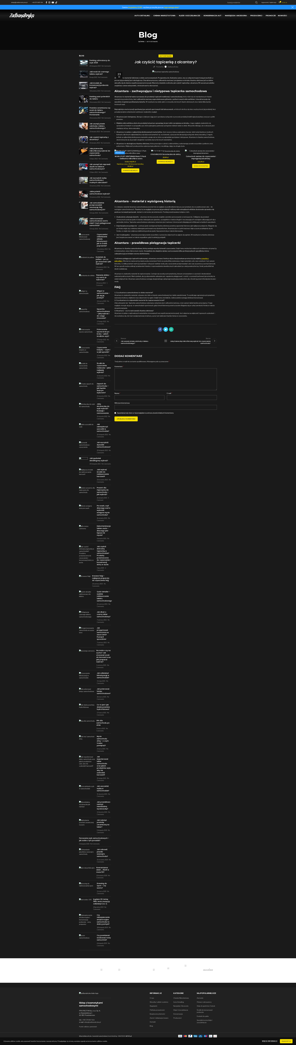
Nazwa (117, 393)
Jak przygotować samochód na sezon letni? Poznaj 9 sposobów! (103, 633)
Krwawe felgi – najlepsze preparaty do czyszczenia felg (100, 578)
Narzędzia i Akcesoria (180, 1006)
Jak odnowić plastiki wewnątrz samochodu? (102, 852)
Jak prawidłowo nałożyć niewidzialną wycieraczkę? (103, 805)
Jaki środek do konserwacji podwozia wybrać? (98, 85)
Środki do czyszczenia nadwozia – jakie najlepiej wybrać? (104, 368)
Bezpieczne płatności (157, 1014)
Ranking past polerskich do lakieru (99, 97)
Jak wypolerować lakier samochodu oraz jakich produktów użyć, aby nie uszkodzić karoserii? (104, 766)
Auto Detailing (152, 41)
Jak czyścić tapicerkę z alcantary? (99, 138)
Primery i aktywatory (204, 1002)
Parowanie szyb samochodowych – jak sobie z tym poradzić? (94, 839)
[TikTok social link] (56, 2)
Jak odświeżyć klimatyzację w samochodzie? (103, 675)
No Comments (106, 66)
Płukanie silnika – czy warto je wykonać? (103, 277)
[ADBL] (87, 969)
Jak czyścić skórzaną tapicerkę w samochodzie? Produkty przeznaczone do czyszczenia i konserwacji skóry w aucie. (103, 555)
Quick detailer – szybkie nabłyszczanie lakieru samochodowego (104, 596)
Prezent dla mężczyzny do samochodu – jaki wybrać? (103, 491)
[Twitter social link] (165, 329)
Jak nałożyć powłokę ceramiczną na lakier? (103, 823)
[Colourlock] (208, 970)
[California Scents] (173, 970)
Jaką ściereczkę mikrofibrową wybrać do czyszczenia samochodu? (99, 151)
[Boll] (139, 969)
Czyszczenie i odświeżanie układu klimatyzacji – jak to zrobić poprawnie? (102, 240)
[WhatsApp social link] (171, 329)
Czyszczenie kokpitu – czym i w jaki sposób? (103, 349)
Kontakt (153, 1022)
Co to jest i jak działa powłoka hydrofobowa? (103, 707)
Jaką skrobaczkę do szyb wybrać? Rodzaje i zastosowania (103, 408)
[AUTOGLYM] (104, 970)
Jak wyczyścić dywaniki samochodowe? (104, 444)
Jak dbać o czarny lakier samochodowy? (103, 614)
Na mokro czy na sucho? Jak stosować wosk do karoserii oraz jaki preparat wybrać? (103, 656)
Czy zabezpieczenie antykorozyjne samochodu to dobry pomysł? (103, 919)
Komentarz (119, 366)
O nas (152, 998)
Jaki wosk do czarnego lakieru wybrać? (99, 73)
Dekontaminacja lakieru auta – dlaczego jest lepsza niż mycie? (104, 530)
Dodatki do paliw (203, 1016)
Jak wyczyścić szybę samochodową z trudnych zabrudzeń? (98, 180)
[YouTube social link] (53, 2)
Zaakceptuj (286, 1041)
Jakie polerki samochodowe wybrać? (99, 192)
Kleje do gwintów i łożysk (206, 1006)
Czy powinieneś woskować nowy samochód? (104, 937)
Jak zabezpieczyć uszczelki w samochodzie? (103, 427)
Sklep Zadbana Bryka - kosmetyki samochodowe (93, 1036)
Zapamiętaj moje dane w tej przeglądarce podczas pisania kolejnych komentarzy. (145, 413)
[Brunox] (156, 970)
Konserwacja (178, 1014)
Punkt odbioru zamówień (88, 1027)
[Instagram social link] (49, 2)
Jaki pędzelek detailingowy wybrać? (98, 459)
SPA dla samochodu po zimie (102, 722)
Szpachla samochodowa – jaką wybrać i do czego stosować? (103, 313)
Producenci (177, 1018)
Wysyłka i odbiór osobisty (159, 1002)
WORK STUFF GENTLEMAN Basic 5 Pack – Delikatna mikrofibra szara (130, 157)
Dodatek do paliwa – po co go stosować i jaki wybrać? (103, 260)
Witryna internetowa (122, 403)
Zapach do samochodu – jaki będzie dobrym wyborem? (103, 388)
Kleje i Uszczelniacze (180, 1010)
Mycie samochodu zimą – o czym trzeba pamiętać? (103, 741)
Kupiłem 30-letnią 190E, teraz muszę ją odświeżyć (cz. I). (101, 901)
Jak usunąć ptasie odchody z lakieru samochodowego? (97, 126)
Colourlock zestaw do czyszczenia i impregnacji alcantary (201, 157)
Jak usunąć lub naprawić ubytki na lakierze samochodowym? (99, 166)
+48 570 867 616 (88, 1020)
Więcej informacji (269, 1041)
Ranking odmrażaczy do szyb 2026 (99, 61)
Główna (141, 41)
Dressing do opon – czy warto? (102, 885)
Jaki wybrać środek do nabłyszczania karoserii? (103, 473)
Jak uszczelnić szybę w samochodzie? (103, 788)
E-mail (169, 393)
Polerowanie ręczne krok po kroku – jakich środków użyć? (103, 332)
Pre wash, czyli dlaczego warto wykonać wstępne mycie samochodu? (103, 510)
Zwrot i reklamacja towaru (159, 1018)
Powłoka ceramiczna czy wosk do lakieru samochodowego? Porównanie (99, 111)
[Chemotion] (191, 969)
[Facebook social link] (46, 2)
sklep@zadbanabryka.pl (92, 1022)
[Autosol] (122, 970)
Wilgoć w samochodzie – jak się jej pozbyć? (103, 294)
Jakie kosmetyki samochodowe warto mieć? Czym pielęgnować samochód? (100, 222)
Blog (151, 1026)
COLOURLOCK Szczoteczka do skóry (166, 154)
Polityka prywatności (157, 1010)
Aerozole (200, 998)
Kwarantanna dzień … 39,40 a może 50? (102, 869)
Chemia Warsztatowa (181, 998)
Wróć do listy (165, 341)
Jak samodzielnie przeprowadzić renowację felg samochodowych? (97, 206)
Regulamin (153, 1006)
